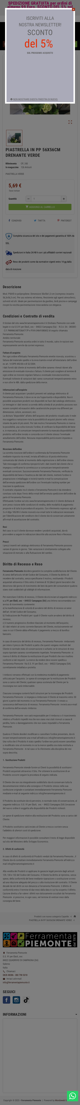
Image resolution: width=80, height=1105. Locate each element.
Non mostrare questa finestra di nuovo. (35, 99)
